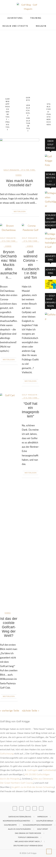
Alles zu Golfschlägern (19, 829)
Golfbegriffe (10, 825)
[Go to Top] (49, 851)
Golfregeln (32, 770)
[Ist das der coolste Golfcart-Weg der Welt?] (9, 500)
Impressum (42, 817)
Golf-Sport (42, 829)
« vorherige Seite (9, 710)
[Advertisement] (28, 59)
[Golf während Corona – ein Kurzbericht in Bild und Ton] (30, 228)
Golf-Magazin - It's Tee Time (19, 170)
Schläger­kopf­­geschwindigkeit (37, 825)
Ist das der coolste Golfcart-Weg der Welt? (8, 627)
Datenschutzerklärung (19, 817)
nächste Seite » (30, 710)
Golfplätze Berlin (44, 821)
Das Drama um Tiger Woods (28, 833)
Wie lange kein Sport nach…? (28, 841)
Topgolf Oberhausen (28, 837)
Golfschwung (6, 754)
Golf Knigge (31, 853)
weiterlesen (20, 211)
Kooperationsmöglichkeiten (16, 821)
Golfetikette (49, 770)
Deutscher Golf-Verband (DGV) (28, 845)
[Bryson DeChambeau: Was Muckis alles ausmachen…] (9, 228)
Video (19, 175)
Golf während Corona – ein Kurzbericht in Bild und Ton (30, 264)
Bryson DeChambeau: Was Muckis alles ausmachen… (8, 264)
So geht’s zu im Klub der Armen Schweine (32, 787)
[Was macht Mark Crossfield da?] (19, 151)
